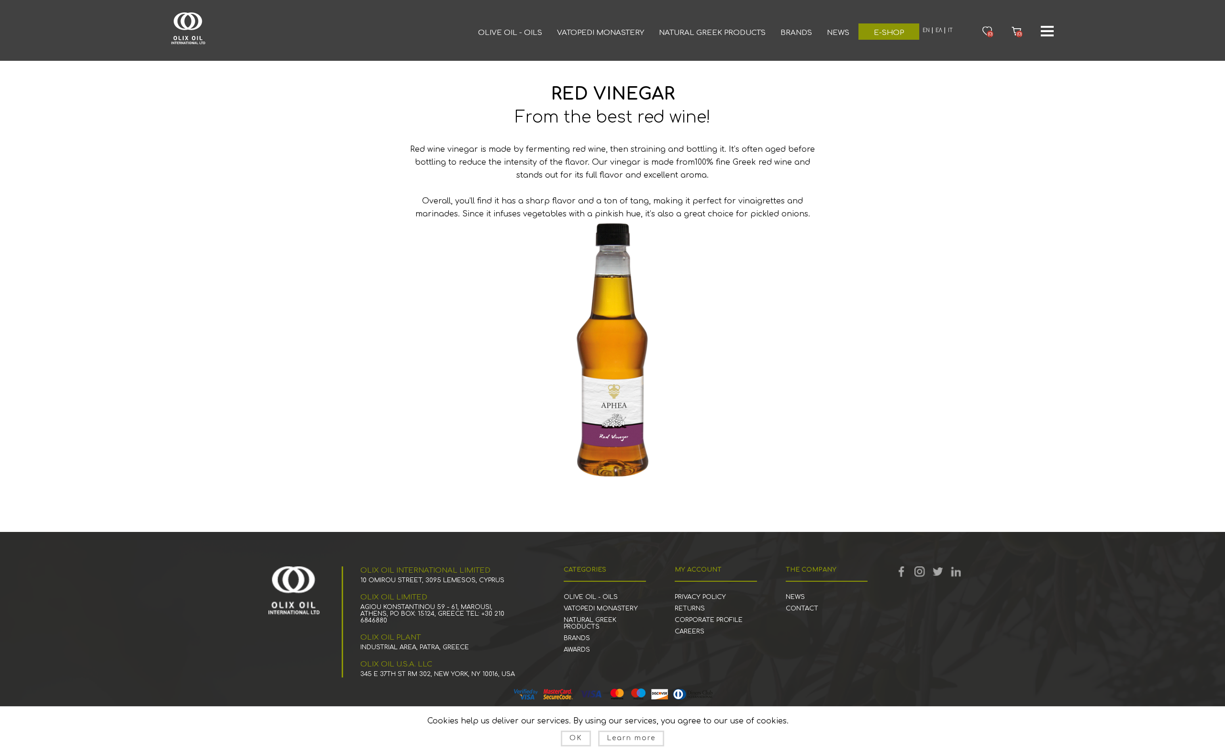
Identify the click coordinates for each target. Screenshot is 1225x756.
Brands (796, 33)
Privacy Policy (700, 597)
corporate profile (709, 620)
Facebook (901, 571)
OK (575, 738)
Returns (690, 608)
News (838, 33)
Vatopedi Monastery (600, 33)
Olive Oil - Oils (510, 33)
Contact (802, 608)
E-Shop (889, 33)
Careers (689, 631)
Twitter (938, 571)
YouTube (919, 571)
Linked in (956, 571)
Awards (577, 649)
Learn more (631, 738)
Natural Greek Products (712, 33)
